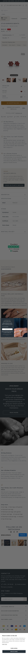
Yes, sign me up (7, 329)
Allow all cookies (14, 651)
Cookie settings (14, 648)
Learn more (4, 644)
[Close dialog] (26, 318)
